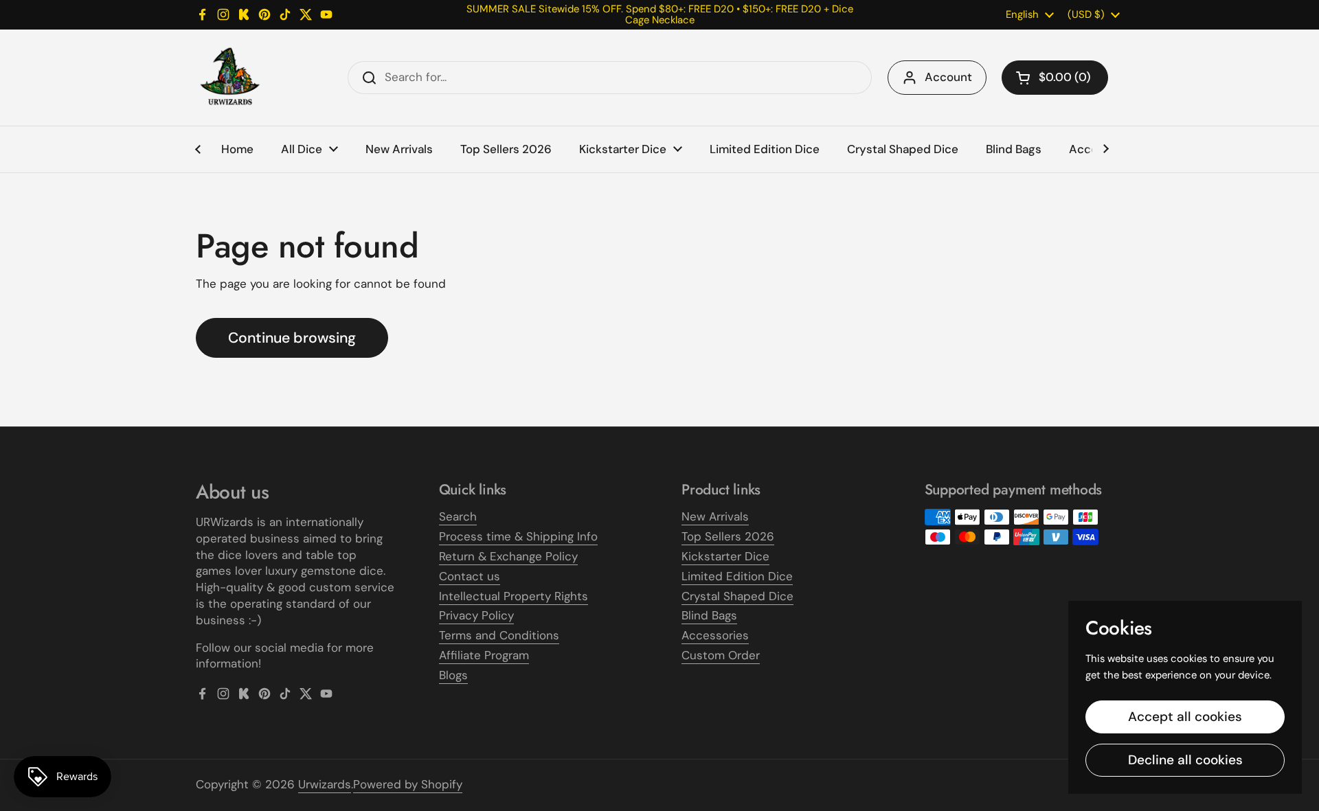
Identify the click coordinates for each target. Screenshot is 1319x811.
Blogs (453, 675)
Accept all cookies (1185, 716)
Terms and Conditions (499, 635)
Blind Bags (709, 615)
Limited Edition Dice (737, 576)
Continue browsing (292, 337)
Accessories (715, 635)
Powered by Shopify (407, 784)
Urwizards (324, 784)
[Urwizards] (230, 77)
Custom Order (720, 655)
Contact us (469, 576)
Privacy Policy (476, 615)
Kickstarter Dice (725, 556)
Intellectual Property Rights (513, 596)
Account (948, 76)
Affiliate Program (484, 655)
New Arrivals (715, 516)
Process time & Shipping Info (518, 536)
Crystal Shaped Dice (737, 596)
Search (458, 516)
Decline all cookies (1185, 759)
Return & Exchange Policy (508, 556)
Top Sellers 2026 (727, 536)
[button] (1055, 77)
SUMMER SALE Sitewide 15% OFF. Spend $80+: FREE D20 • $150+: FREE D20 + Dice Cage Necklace (659, 14)
